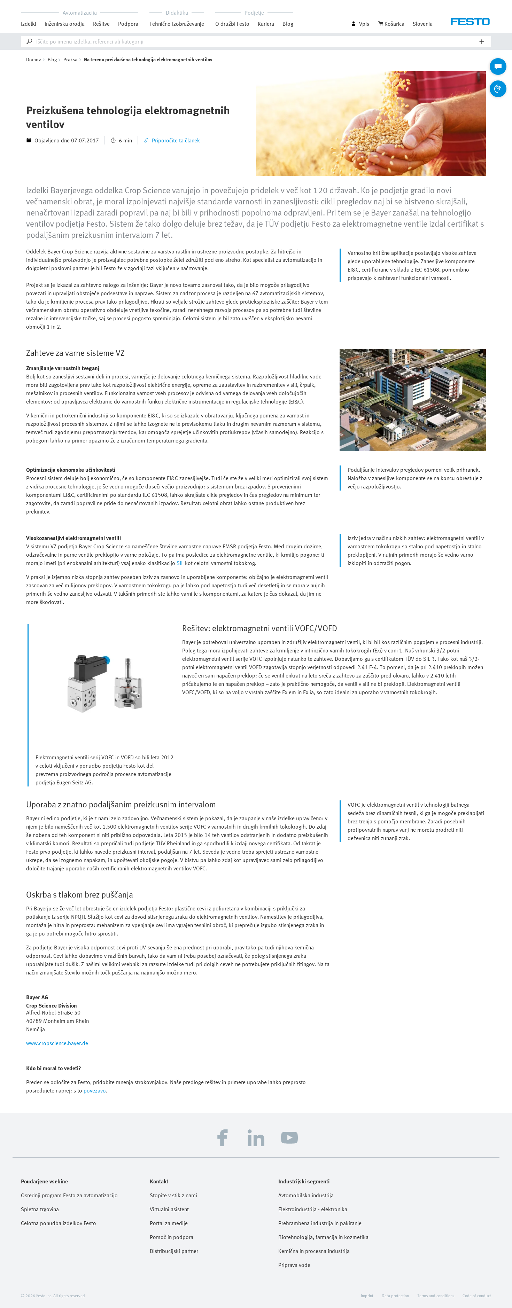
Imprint (367, 1295)
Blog (287, 23)
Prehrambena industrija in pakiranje (320, 1223)
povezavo (95, 1090)
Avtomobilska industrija (306, 1195)
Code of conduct (477, 1295)
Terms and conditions (435, 1295)
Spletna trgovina (40, 1209)
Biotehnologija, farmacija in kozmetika (323, 1237)
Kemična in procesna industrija (314, 1251)
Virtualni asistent (169, 1209)
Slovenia (423, 23)
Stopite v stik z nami (173, 1195)
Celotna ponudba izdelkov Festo (58, 1223)
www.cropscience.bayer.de (57, 1043)
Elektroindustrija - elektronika (312, 1209)
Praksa (70, 59)
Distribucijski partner (174, 1251)
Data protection (395, 1295)
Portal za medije (169, 1223)
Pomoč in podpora (171, 1237)
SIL (180, 563)
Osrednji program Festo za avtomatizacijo (69, 1195)
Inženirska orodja (65, 23)
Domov (33, 59)
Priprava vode (294, 1265)
